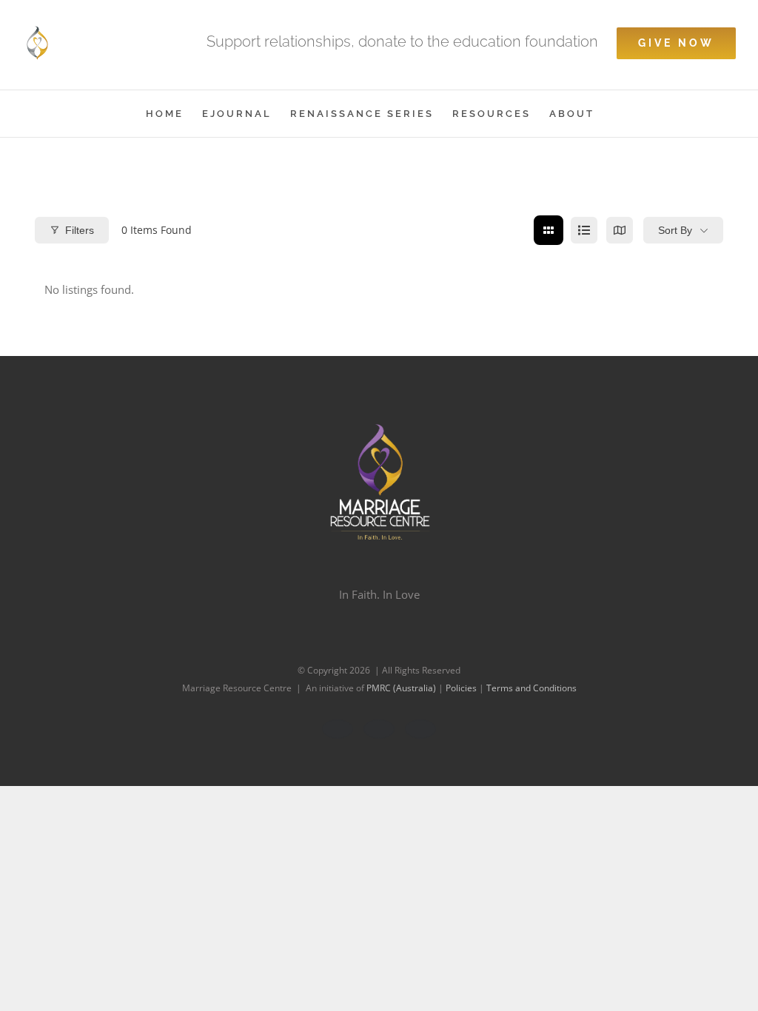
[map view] (619, 230)
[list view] (584, 230)
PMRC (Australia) (402, 688)
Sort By (675, 230)
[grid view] (548, 230)
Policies (462, 688)
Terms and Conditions (531, 688)
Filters (79, 230)
